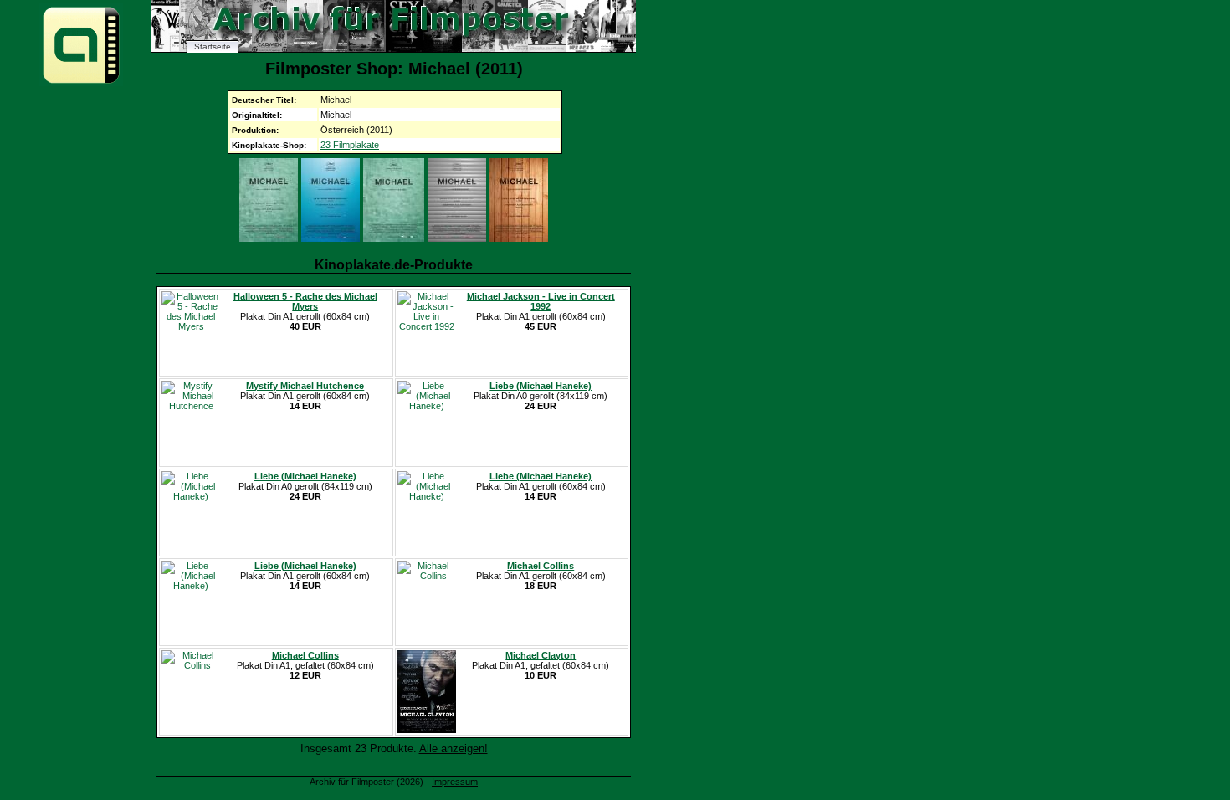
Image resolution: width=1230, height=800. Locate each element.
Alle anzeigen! (453, 748)
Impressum (455, 782)
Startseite (212, 46)
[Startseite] (81, 82)
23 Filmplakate (349, 145)
